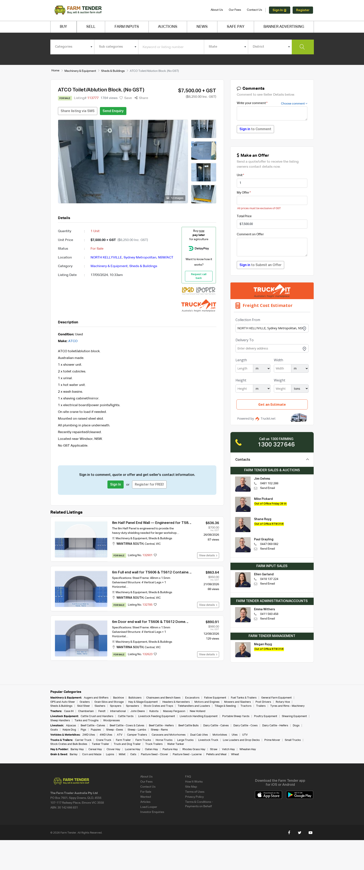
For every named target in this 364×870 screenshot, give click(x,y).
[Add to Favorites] (155, 555)
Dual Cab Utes (199, 734)
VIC (158, 543)
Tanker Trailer (100, 744)
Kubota (153, 711)
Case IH (69, 711)
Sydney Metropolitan (140, 257)
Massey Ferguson (174, 711)
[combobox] (72, 47)
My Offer (243, 192)
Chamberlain (86, 711)
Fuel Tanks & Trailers (244, 697)
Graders (85, 702)
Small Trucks (293, 740)
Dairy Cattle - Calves (216, 725)
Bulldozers (135, 697)
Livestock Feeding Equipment (156, 716)
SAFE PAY (235, 27)
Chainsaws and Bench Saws (163, 697)
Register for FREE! (149, 484)
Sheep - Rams (159, 729)
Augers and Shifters (96, 697)
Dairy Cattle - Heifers (275, 725)
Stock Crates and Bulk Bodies (68, 744)
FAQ (188, 776)
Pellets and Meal (216, 754)
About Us (217, 9)
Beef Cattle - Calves (93, 725)
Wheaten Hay (248, 749)
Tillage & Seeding (225, 706)
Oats (133, 754)
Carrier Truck (83, 740)
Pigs (83, 729)
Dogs (296, 725)
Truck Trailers (154, 744)
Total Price (244, 216)
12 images (176, 198)
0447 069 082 (269, 544)
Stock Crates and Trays (158, 706)
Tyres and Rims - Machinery (287, 706)
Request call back (198, 276)
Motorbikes (220, 734)
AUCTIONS (167, 27)
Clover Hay (113, 749)
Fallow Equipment (215, 697)
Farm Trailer (123, 740)
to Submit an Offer (260, 265)
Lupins (110, 754)
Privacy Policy (194, 796)
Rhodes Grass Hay (193, 749)
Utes (235, 734)
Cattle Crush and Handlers (97, 716)
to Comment (255, 129)
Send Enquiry (113, 111)
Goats (54, 729)
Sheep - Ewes (114, 729)
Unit (239, 175)
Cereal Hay (95, 749)
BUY (63, 27)
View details (207, 555)
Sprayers (115, 706)
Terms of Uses (194, 791)
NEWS (202, 27)
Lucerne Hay (132, 749)
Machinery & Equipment (80, 71)
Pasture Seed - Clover (154, 754)
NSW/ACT (165, 257)
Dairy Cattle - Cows (245, 725)
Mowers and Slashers (237, 702)
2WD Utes (88, 734)
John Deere (137, 711)
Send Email (267, 488)
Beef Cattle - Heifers (161, 725)
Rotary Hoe (283, 702)
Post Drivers (263, 702)
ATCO (73, 341)
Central (150, 543)
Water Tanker (175, 744)
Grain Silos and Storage (109, 702)
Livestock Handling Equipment (199, 716)
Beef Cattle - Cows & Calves (127, 725)
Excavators (192, 697)
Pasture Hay (170, 749)
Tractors (246, 706)
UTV (245, 734)
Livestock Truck (208, 740)
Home (55, 70)
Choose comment (293, 103)
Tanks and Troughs (87, 720)
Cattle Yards (126, 716)
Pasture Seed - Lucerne (187, 754)
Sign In (278, 10)
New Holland (197, 711)
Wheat (235, 754)
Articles (145, 801)
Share (143, 98)
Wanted (145, 796)
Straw (213, 749)
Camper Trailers (137, 734)
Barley (74, 754)
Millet (122, 754)
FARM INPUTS (127, 27)
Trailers (261, 706)
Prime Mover (272, 740)
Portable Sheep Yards (235, 716)
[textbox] (72, 47)
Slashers (100, 706)
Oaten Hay (151, 749)
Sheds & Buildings (113, 71)
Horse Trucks (164, 740)
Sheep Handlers (60, 720)
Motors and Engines (206, 702)
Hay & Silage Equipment (143, 702)
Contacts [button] (242, 460)
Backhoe (118, 697)
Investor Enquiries (152, 812)
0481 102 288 (269, 483)
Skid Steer (83, 706)
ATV (119, 734)
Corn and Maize (91, 754)
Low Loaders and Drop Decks (241, 740)
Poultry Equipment (265, 716)
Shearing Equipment (294, 716)
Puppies (96, 729)
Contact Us (254, 9)
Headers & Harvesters (176, 702)
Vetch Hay (228, 749)
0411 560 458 (269, 614)
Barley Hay (77, 749)
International (118, 711)
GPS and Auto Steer (62, 702)
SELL (90, 27)
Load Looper (148, 807)
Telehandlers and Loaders (194, 706)
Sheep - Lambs (137, 729)
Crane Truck (103, 740)
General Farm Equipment (276, 697)
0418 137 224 (269, 579)
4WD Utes (106, 734)
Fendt (102, 711)
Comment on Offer (250, 234)
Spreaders (132, 706)
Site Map (191, 786)
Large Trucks (185, 740)
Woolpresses (111, 720)
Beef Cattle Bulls (188, 725)
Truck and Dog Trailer (127, 744)
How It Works (194, 781)
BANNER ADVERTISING (284, 27)
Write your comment (251, 103)
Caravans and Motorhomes (169, 734)
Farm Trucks (143, 740)
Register (302, 10)
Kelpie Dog (69, 729)
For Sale (145, 791)
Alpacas (71, 725)
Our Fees (235, 9)
